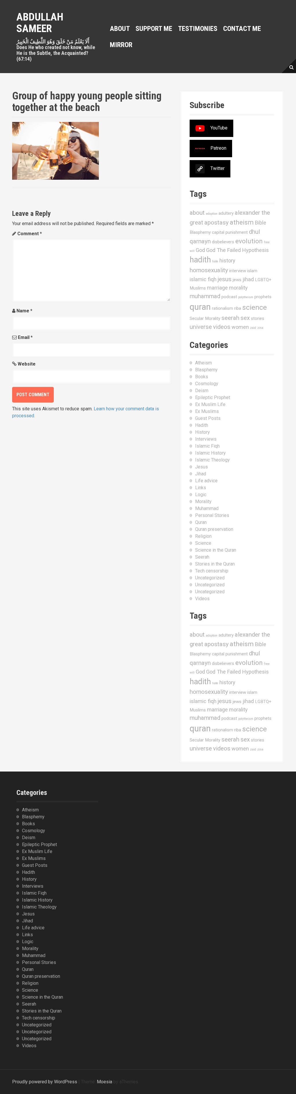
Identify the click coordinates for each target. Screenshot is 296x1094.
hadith (200, 259)
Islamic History (210, 453)
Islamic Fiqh (207, 446)
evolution (249, 241)
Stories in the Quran (215, 564)
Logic (200, 494)
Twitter (217, 168)
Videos (202, 598)
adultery (226, 213)
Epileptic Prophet (212, 397)
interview (237, 270)
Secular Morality (205, 318)
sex (245, 317)
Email (25, 337)
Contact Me (242, 29)
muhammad (205, 296)
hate (215, 261)
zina (260, 328)
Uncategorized (210, 578)
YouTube (218, 128)
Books (201, 376)
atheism (242, 222)
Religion (203, 536)
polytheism (245, 297)
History (202, 432)
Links (200, 487)
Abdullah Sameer (39, 23)
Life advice (206, 480)
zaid (253, 328)
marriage (217, 288)
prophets (262, 296)
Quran (201, 522)
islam (252, 270)
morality (238, 288)
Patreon (218, 148)
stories (257, 318)
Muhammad (207, 508)
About (120, 29)
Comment (29, 233)
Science (203, 543)
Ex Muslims (207, 411)
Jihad (200, 473)
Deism (201, 390)
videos (221, 326)
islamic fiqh (203, 279)
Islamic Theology (212, 460)
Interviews (206, 439)
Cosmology (206, 383)
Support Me (154, 29)
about (197, 212)
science (254, 307)
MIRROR (121, 45)
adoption (211, 214)
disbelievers (223, 241)
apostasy (216, 222)
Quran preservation (214, 529)
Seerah (202, 557)
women (240, 327)
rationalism (222, 308)
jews (237, 279)
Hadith (201, 425)
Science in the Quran (215, 550)
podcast (229, 296)
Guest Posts (208, 418)
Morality (203, 501)
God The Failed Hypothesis (237, 250)
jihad (248, 279)
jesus (225, 279)
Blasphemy (200, 232)
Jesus (201, 467)
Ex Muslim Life (210, 404)
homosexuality (209, 270)
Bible (260, 223)
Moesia (104, 1081)
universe (201, 326)
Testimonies (197, 29)
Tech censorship (211, 571)
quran (200, 307)
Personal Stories (212, 515)
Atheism (203, 363)
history (227, 260)
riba (237, 308)
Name (24, 311)
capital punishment (230, 232)
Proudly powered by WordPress (44, 1081)
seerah (230, 317)
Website (27, 364)
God (200, 250)
